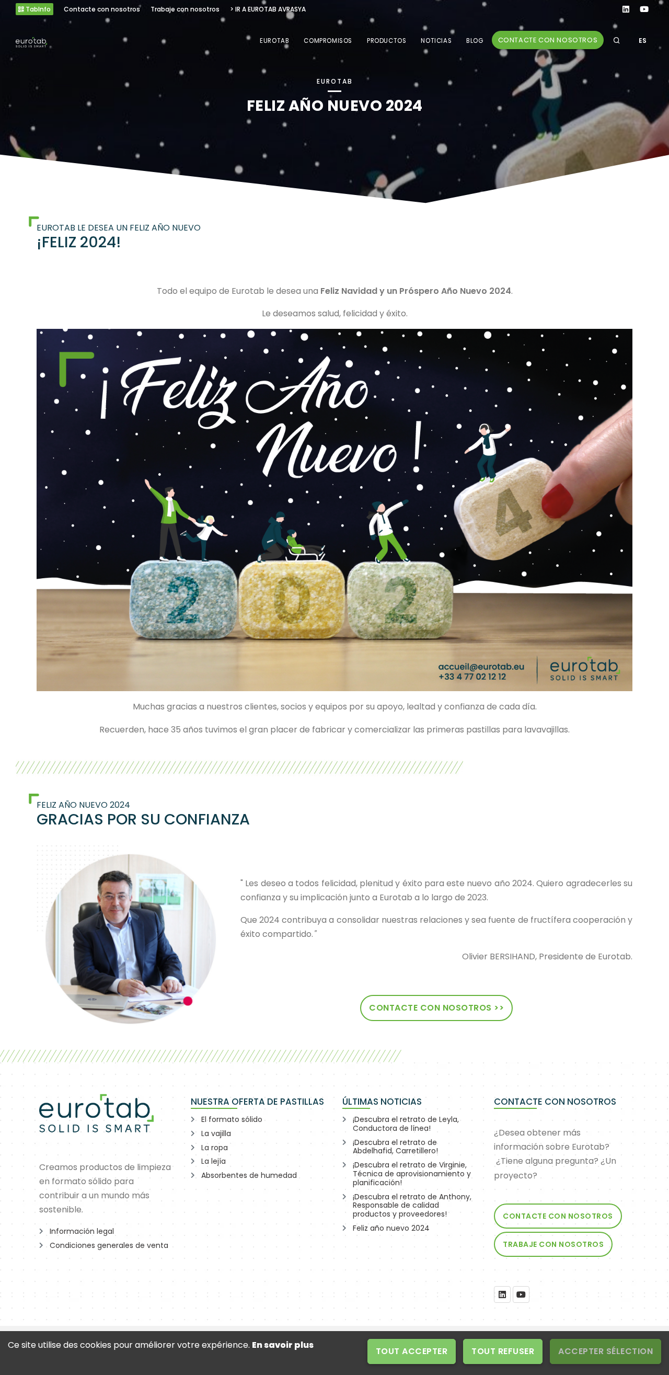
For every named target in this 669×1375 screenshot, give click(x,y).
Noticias (436, 41)
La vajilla (216, 1133)
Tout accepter (412, 1351)
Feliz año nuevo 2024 (391, 1228)
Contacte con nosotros (548, 40)
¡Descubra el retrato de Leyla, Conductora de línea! (406, 1123)
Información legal (82, 1231)
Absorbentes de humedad (249, 1175)
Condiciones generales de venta (109, 1245)
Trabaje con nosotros (553, 1244)
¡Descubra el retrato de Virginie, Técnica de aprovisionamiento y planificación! (412, 1174)
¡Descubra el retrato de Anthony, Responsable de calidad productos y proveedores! (412, 1205)
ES (643, 40)
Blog (474, 41)
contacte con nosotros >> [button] (436, 1008)
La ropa (214, 1147)
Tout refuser (502, 1351)
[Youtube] (521, 1294)
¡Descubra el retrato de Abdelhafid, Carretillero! (395, 1146)
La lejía (213, 1161)
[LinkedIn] (502, 1294)
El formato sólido (231, 1119)
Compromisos (328, 41)
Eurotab (274, 41)
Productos (386, 41)
